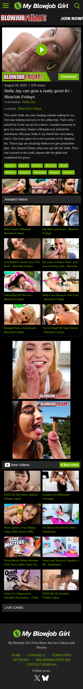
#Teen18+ (68, 172)
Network (21, 660)
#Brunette (50, 166)
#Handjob (10, 172)
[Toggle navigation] (5, 6)
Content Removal (41, 664)
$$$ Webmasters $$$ (53, 660)
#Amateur (10, 166)
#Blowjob (37, 166)
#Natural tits (39, 172)
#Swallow (54, 172)
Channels (36, 655)
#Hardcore (24, 172)
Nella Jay (28, 102)
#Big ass (24, 166)
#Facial (63, 166)
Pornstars (62, 655)
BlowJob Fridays (29, 108)
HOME (16, 655)
